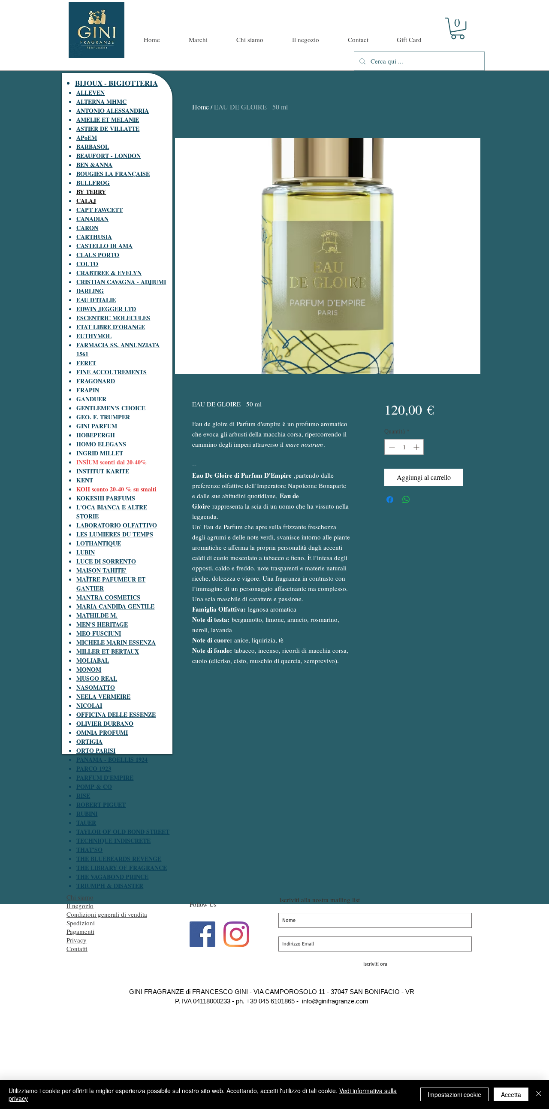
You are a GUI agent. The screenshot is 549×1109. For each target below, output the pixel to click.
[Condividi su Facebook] (390, 499)
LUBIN (85, 552)
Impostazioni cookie (454, 1094)
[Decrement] (391, 447)
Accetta (511, 1094)
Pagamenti (80, 931)
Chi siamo (80, 897)
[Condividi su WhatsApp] (406, 499)
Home (200, 106)
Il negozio (80, 905)
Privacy (76, 940)
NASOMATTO (95, 687)
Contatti (76, 948)
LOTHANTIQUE (98, 543)
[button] (458, 28)
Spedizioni (80, 922)
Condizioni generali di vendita (106, 914)
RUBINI (86, 813)
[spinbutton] (404, 447)
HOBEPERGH (95, 434)
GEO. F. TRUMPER (103, 416)
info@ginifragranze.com (335, 1001)
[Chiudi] (539, 1094)
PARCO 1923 (93, 768)
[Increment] (417, 447)
